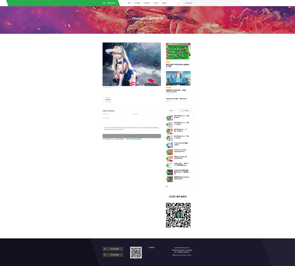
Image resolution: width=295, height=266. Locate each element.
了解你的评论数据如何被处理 (133, 139)
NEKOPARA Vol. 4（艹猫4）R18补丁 (181, 123)
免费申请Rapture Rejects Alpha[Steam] (181, 178)
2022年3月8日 (168, 94)
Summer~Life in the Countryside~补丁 (180, 150)
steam (169, 87)
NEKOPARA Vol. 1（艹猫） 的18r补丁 (180, 130)
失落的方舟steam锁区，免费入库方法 (176, 98)
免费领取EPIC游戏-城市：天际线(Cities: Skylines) (176, 91)
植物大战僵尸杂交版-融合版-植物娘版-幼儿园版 (178, 65)
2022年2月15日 (169, 100)
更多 (167, 186)
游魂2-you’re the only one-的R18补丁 (180, 157)
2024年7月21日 (169, 68)
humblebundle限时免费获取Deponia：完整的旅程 (181, 171)
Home (136, 22)
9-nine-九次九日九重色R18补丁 (181, 144)
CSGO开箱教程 (185, 110)
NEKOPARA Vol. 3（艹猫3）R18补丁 (181, 137)
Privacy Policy (119, 129)
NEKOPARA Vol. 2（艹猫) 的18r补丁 (181, 116)
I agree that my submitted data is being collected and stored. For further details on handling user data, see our (131, 128)
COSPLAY (142, 22)
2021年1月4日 (105, 87)
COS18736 (158, 64)
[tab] (171, 111)
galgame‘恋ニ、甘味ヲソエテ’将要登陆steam (181, 164)
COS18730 (106, 64)
